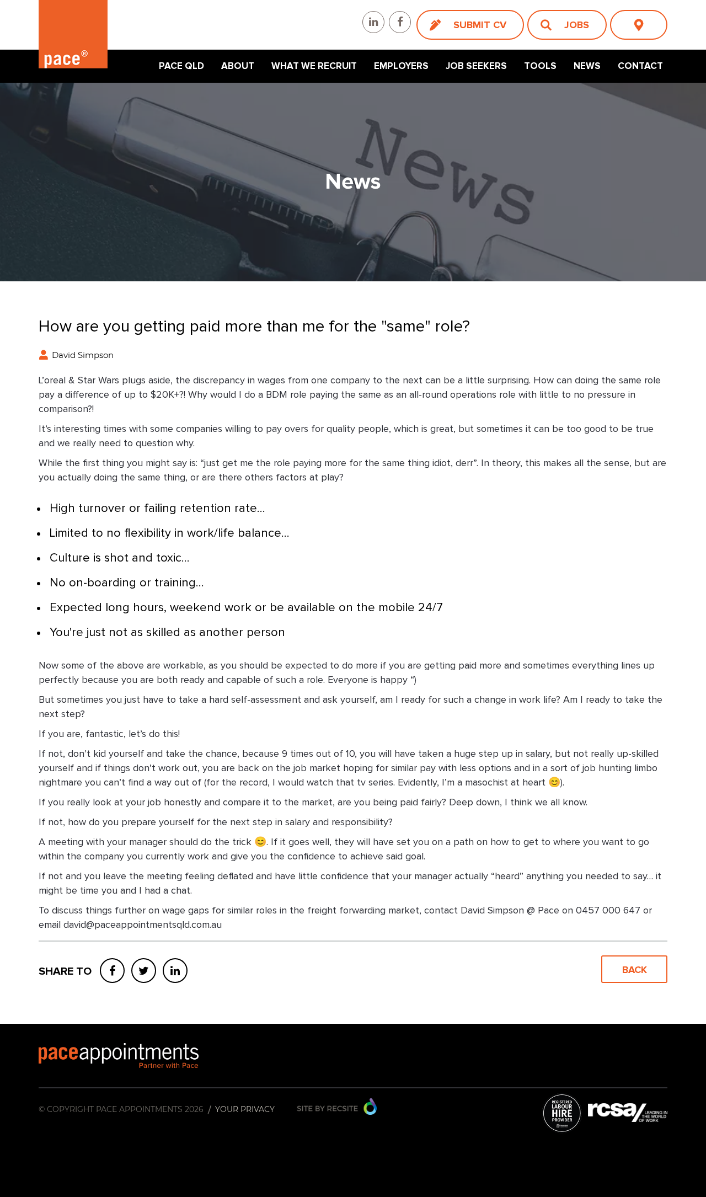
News (587, 66)
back (634, 970)
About (237, 66)
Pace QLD (181, 66)
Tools (540, 66)
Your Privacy (245, 1109)
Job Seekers (476, 66)
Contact (640, 66)
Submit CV (479, 25)
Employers (401, 66)
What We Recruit (314, 66)
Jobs (576, 25)
